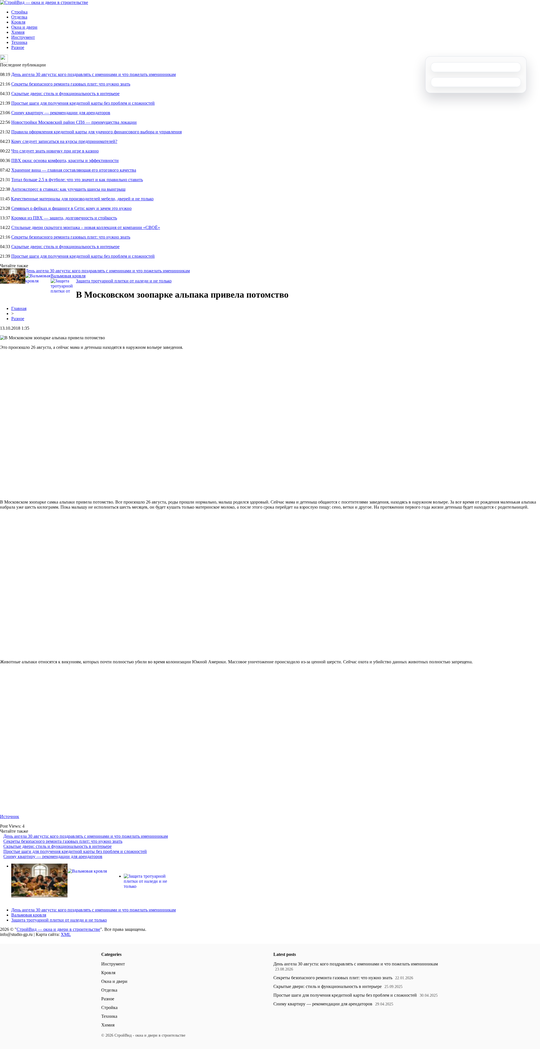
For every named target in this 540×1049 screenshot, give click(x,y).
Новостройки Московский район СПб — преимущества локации (74, 122)
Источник (9, 816)
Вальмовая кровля (68, 275)
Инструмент (23, 37)
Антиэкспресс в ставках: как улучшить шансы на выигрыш (68, 189)
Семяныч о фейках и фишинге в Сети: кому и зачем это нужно (71, 208)
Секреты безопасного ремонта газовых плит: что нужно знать (70, 84)
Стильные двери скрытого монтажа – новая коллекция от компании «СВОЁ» (85, 227)
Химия (17, 32)
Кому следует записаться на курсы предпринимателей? (64, 141)
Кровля (18, 22)
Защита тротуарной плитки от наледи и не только (124, 280)
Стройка (19, 12)
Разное (17, 47)
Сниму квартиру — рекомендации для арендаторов (60, 112)
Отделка (19, 17)
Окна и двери (24, 27)
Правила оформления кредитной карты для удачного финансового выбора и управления (96, 131)
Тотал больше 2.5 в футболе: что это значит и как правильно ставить (77, 179)
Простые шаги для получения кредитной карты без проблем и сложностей (83, 103)
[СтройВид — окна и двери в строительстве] (44, 2)
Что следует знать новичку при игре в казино (55, 151)
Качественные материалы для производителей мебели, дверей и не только (82, 198)
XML (66, 934)
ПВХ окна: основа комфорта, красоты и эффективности (65, 160)
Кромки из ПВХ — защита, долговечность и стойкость (64, 217)
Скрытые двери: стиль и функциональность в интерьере (65, 93)
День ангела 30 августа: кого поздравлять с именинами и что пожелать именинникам (93, 74)
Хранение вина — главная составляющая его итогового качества (73, 170)
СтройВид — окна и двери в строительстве (58, 929)
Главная (18, 308)
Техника (19, 42)
